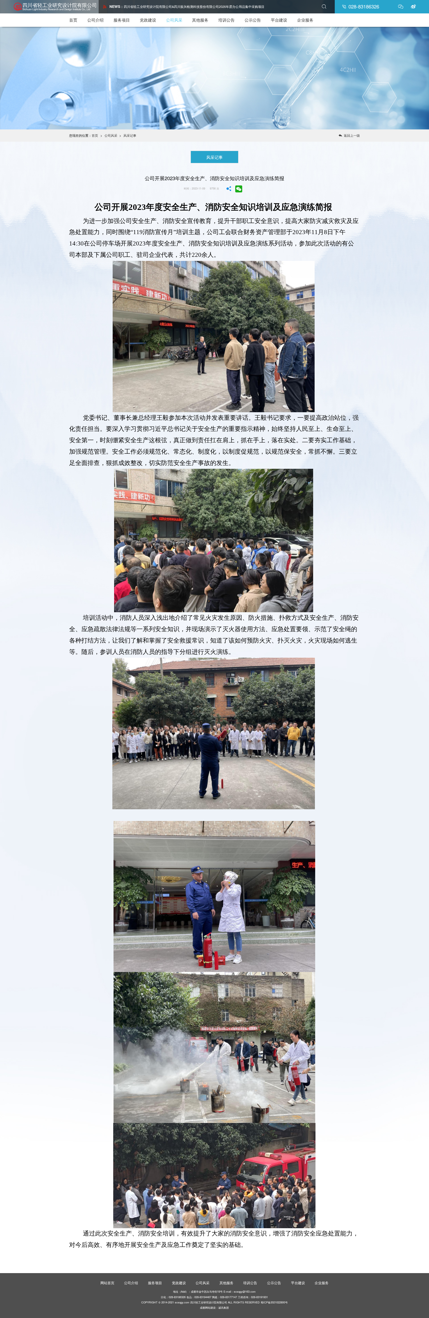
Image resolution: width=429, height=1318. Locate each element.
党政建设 (148, 20)
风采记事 (129, 135)
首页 (73, 20)
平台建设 (279, 20)
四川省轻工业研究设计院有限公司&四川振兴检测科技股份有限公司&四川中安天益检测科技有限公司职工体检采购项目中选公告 (214, 6)
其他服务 (200, 20)
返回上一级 (349, 135)
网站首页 (107, 1282)
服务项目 (122, 20)
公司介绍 (95, 20)
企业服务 (305, 20)
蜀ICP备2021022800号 (274, 1302)
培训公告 (226, 20)
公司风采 (174, 20)
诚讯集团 (223, 1307)
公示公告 (253, 20)
